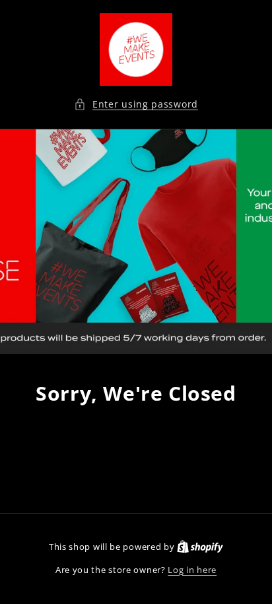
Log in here (192, 570)
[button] (136, 104)
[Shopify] (200, 547)
